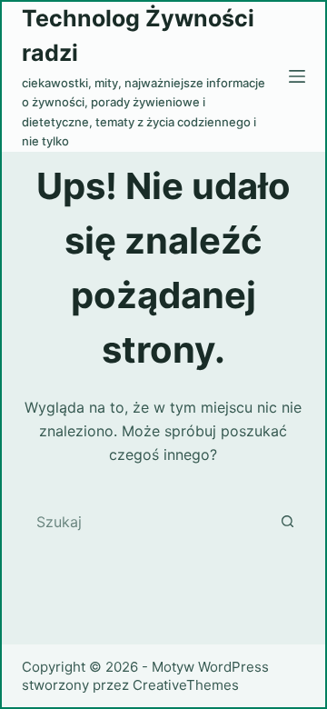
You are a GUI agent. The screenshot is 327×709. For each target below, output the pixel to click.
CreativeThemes (186, 685)
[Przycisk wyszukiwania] (287, 521)
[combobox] (147, 522)
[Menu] (297, 76)
